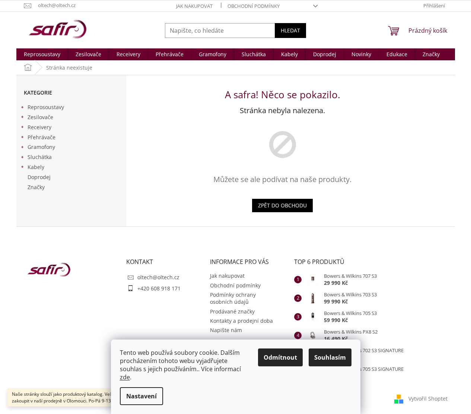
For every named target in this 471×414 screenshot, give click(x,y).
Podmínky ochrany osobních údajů (233, 298)
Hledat (290, 30)
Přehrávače (41, 137)
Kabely (36, 167)
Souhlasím (330, 357)
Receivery (39, 127)
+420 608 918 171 (159, 288)
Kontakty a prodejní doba (241, 320)
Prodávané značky (232, 311)
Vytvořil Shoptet (428, 398)
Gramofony (41, 146)
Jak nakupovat (194, 6)
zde (125, 377)
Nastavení (141, 396)
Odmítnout (280, 357)
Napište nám (226, 330)
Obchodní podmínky (253, 6)
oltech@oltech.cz (158, 277)
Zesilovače (40, 117)
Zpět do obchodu (282, 205)
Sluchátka (40, 156)
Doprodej (39, 177)
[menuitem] (42, 54)
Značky (36, 187)
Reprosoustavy (46, 107)
